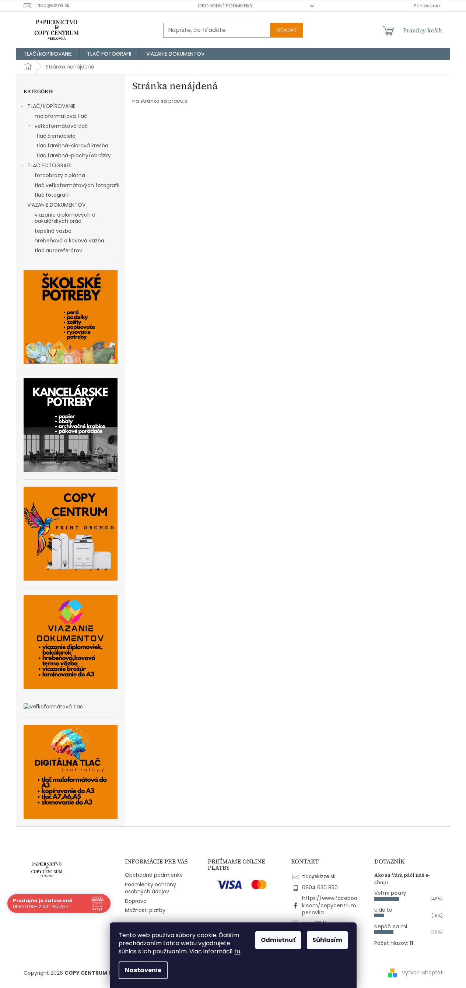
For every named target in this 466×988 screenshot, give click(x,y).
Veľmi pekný (390, 893)
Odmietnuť (278, 940)
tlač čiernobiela (56, 136)
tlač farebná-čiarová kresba (72, 145)
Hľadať (286, 30)
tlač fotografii (52, 195)
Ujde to (383, 910)
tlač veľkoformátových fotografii (77, 185)
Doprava (136, 901)
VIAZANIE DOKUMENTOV (56, 205)
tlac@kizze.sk (319, 876)
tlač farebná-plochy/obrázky (73, 155)
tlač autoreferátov (58, 250)
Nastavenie (143, 970)
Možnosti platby (145, 910)
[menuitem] (47, 54)
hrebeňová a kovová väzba (69, 240)
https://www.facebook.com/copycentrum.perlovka (329, 905)
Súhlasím (327, 940)
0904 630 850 (320, 887)
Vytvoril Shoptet (422, 972)
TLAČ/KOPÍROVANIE (51, 106)
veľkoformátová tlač (61, 126)
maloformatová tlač (61, 116)
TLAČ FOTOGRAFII (49, 165)
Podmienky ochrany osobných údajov (150, 888)
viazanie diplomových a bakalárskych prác (65, 218)
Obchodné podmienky (225, 5)
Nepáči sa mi (390, 926)
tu (237, 951)
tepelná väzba (53, 231)
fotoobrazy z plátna (60, 175)
